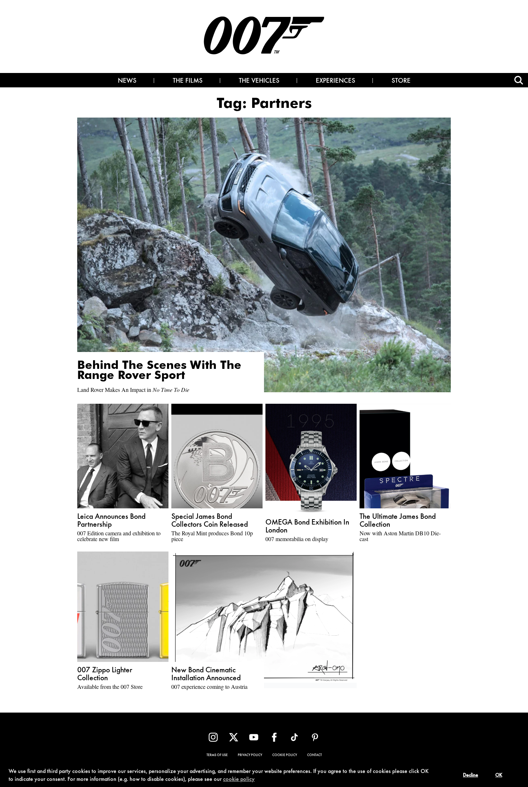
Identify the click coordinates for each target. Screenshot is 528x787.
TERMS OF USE (217, 755)
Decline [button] (470, 775)
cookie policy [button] (239, 779)
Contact (314, 755)
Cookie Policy (284, 755)
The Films (188, 81)
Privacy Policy (250, 755)
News (127, 81)
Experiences (335, 81)
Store (401, 81)
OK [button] (498, 775)
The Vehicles (259, 81)
